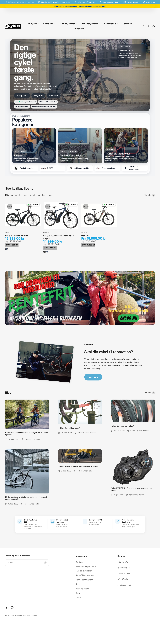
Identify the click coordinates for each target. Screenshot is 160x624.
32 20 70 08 (123, 579)
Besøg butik (22, 95)
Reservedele (110, 24)
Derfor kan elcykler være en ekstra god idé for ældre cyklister (26, 433)
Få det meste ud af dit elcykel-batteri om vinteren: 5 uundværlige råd (26, 498)
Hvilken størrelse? (84, 571)
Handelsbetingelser (84, 580)
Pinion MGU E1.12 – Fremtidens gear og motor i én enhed (131, 489)
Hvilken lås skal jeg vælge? (69, 428)
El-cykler (32, 24)
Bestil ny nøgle (82, 588)
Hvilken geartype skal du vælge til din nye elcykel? (78, 466)
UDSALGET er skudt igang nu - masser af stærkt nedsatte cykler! (80, 6)
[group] (80, 298)
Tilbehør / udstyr (90, 24)
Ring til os (38, 95)
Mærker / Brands (67, 24)
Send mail (53, 95)
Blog (78, 593)
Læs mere (93, 377)
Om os (79, 597)
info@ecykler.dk (124, 585)
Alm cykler (48, 24)
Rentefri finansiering (85, 575)
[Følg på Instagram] (12, 607)
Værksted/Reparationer (86, 566)
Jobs (78, 584)
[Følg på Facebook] (6, 607)
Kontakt (79, 562)
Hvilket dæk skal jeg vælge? (122, 426)
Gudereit (8, 232)
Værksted (127, 24)
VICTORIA (85, 232)
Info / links (79, 28)
